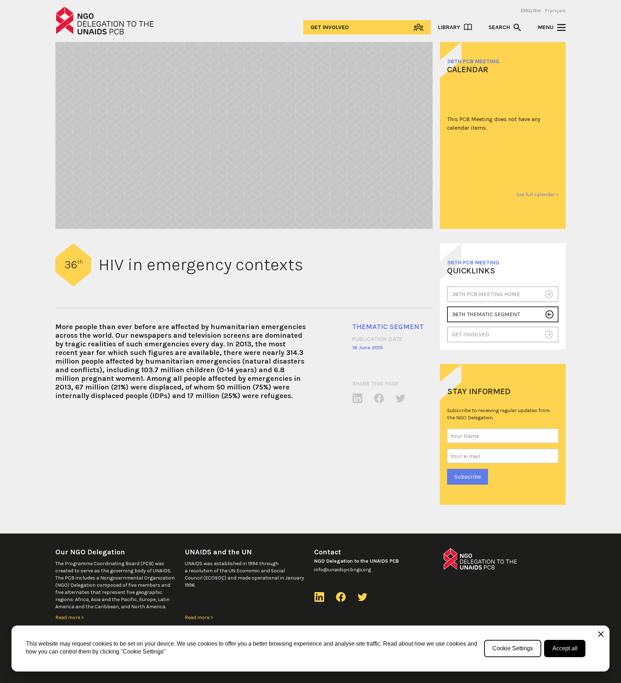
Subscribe (467, 476)
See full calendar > (537, 194)
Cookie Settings (512, 648)
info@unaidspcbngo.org (342, 570)
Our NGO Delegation (90, 552)
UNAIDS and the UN (218, 552)
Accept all (565, 648)
